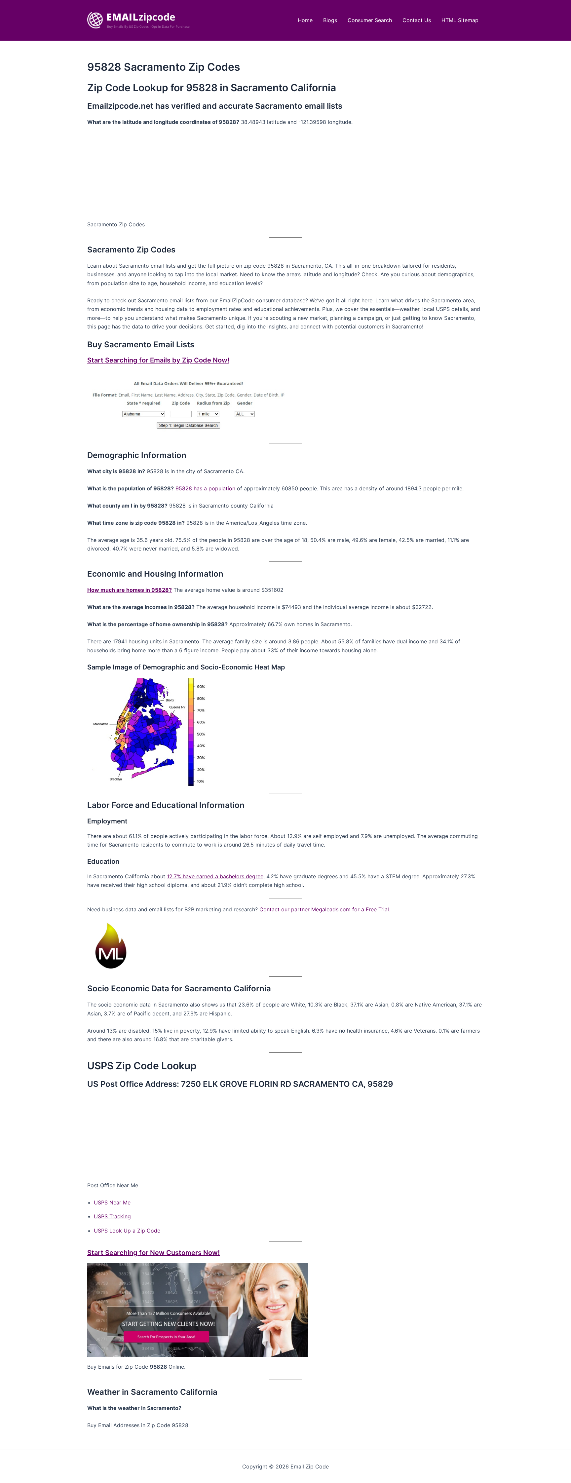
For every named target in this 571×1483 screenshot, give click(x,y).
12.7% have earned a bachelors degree (215, 876)
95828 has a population (205, 488)
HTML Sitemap (459, 20)
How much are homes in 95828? (129, 590)
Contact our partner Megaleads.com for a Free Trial (324, 909)
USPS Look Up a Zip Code (127, 1230)
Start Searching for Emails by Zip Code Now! (158, 360)
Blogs (330, 20)
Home (305, 20)
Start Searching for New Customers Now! (153, 1253)
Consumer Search (370, 20)
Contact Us (416, 20)
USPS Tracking (112, 1216)
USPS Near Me (112, 1202)
